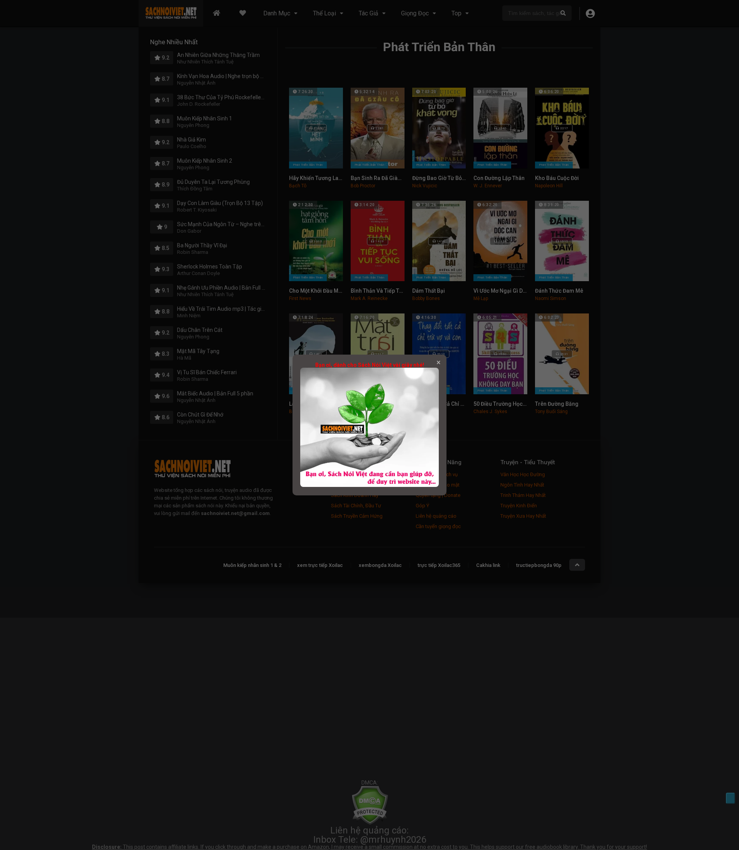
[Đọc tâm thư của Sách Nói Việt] (369, 485)
